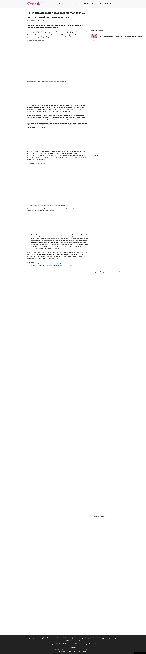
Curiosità (94, 3)
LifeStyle (87, 3)
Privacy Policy (76, 651)
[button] (117, 4)
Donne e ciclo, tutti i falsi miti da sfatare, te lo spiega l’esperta (45, 263)
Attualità (61, 3)
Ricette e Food (104, 3)
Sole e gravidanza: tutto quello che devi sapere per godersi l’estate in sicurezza (120, 36)
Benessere (79, 3)
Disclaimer (84, 651)
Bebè (70, 3)
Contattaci (94, 644)
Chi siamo (62, 651)
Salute (112, 3)
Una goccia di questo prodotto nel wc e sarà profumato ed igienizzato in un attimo (50, 265)
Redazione (68, 651)
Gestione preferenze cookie (139, 652)
